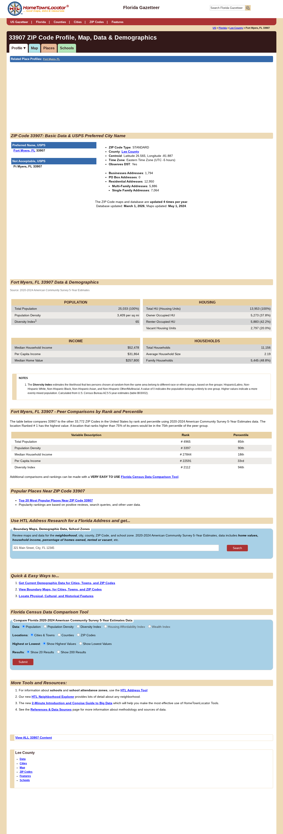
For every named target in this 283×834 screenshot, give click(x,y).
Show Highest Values (61, 644)
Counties (60, 22)
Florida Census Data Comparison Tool (149, 476)
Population (33, 626)
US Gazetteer (19, 22)
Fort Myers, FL (51, 59)
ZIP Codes (97, 22)
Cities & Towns (44, 635)
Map (34, 48)
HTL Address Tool (133, 690)
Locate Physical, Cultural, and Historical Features (56, 596)
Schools (67, 48)
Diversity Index (91, 626)
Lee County (236, 28)
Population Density (61, 626)
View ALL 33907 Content (33, 737)
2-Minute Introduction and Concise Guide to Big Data (72, 703)
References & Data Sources (51, 709)
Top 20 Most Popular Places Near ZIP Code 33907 (56, 500)
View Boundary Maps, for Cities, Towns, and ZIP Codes (60, 589)
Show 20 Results (42, 652)
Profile (16, 48)
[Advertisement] (105, 95)
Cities (78, 22)
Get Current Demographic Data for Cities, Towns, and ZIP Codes (67, 583)
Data (23, 759)
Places (49, 48)
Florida (41, 22)
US (214, 28)
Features (117, 22)
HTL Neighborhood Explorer (53, 696)
